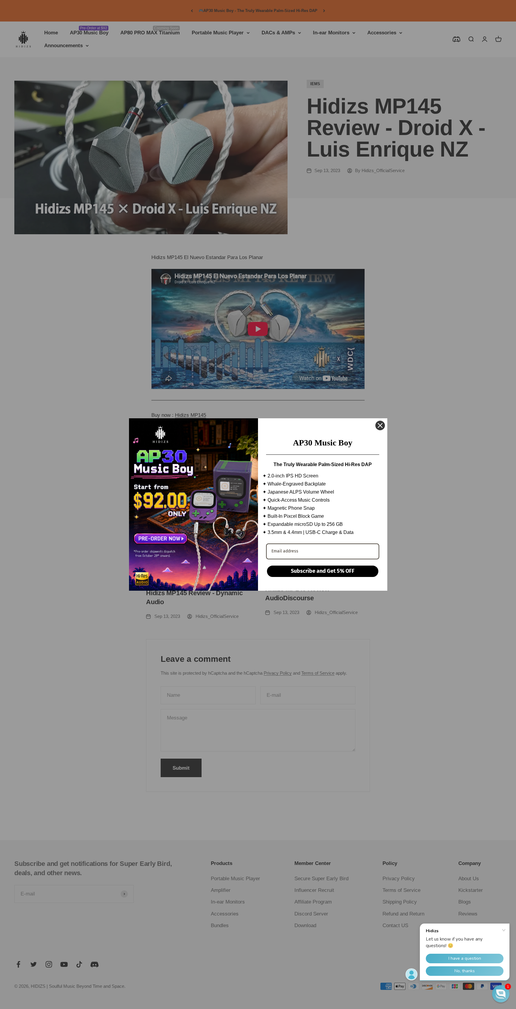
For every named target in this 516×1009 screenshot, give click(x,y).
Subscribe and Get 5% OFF (322, 571)
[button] (500, 993)
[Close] (380, 425)
